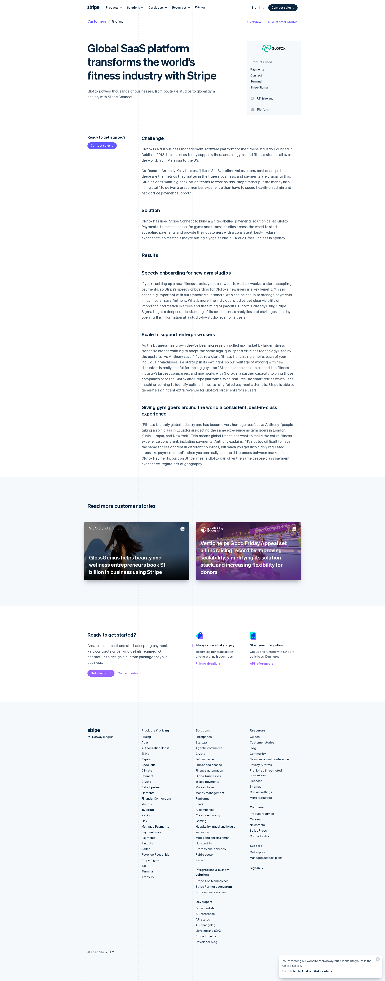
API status (203, 919)
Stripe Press (258, 830)
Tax (144, 866)
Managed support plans (266, 858)
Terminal (148, 871)
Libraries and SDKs (209, 931)
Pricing (200, 7)
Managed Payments (155, 826)
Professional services (211, 849)
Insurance (202, 832)
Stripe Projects (206, 936)
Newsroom (257, 825)
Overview (254, 22)
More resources (261, 798)
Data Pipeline (151, 787)
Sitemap (255, 786)
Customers (96, 21)
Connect (147, 776)
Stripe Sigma (150, 860)
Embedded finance (209, 765)
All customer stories (282, 22)
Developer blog (206, 942)
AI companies (205, 810)
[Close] (377, 960)
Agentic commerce (209, 748)
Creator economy (208, 815)
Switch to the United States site (305, 971)
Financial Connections (157, 798)
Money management (210, 793)
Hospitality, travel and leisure (216, 826)
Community (258, 754)
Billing (145, 754)
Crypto (146, 782)
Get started (99, 673)
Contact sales (282, 7)
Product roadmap (262, 814)
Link (144, 821)
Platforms (203, 798)
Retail (200, 860)
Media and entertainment (213, 838)
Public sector (205, 854)
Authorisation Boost (155, 748)
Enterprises (204, 737)
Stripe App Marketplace (212, 881)
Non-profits (204, 843)
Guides (255, 737)
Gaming (201, 821)
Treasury (148, 877)
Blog (253, 748)
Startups (202, 742)
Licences (256, 781)
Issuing (146, 815)
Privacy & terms (261, 765)
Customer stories (262, 742)
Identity (147, 804)
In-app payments (207, 782)
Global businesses (208, 776)
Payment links (151, 832)
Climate (147, 770)
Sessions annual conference (269, 759)
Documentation (206, 908)
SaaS (199, 804)
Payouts (147, 843)
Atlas (145, 742)
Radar (146, 849)
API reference (260, 663)
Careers (255, 819)
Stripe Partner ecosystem (214, 886)
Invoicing (148, 810)
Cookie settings (261, 792)
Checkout (148, 765)
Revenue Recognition (156, 854)
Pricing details (206, 663)
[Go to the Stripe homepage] (92, 730)
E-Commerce (205, 759)
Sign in (256, 7)
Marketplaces (205, 787)
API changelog (206, 925)
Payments (149, 838)
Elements (148, 793)
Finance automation (209, 770)
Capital (146, 759)
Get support (258, 852)
